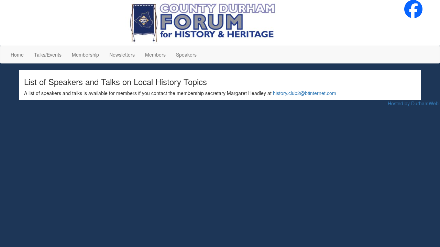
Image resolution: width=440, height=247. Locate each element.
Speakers (186, 54)
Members (155, 54)
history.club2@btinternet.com (304, 93)
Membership (85, 54)
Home (17, 54)
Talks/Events (48, 54)
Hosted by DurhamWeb (413, 103)
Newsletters (122, 54)
